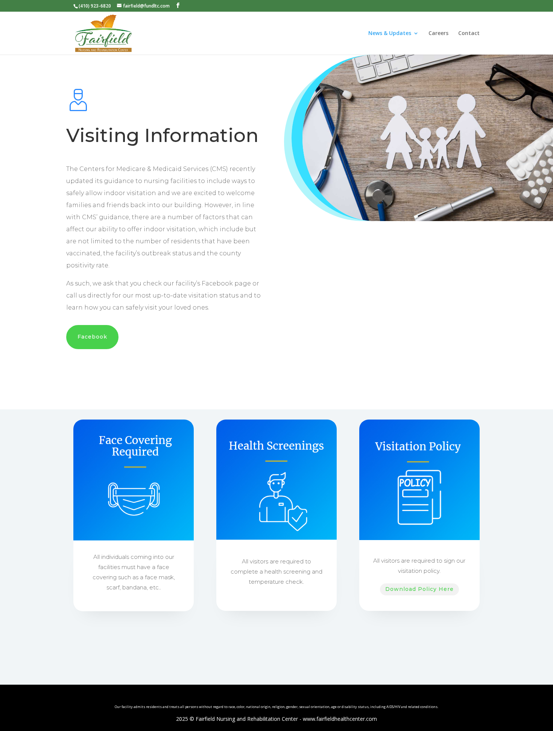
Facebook (92, 336)
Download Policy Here (419, 589)
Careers (438, 34)
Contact (469, 34)
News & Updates (389, 34)
